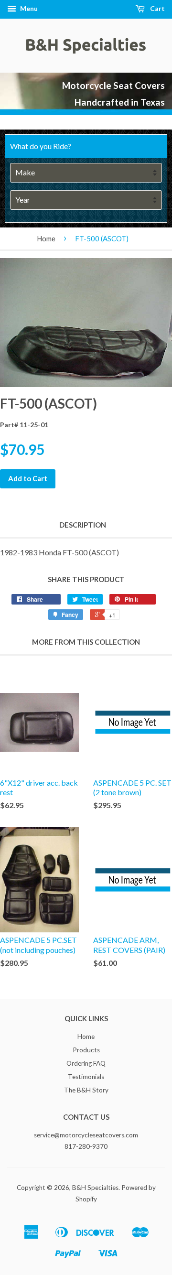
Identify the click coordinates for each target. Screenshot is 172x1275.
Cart (157, 8)
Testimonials (86, 1077)
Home (46, 238)
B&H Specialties (95, 1187)
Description (82, 524)
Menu (28, 8)
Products (86, 1050)
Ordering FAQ (86, 1063)
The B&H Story (86, 1090)
